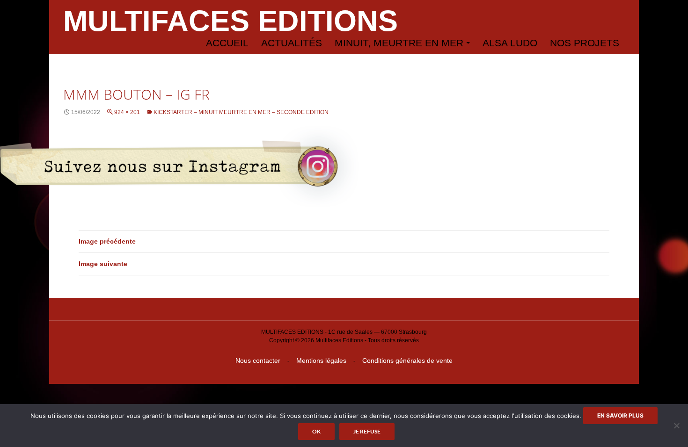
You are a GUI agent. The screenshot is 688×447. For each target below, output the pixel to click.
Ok (316, 431)
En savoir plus (620, 415)
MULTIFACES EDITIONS (230, 20)
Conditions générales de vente (407, 360)
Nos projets (584, 42)
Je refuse (367, 431)
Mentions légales (321, 360)
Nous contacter (257, 360)
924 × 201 (127, 112)
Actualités (291, 42)
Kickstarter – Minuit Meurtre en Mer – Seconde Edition (241, 112)
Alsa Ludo (510, 42)
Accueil (227, 42)
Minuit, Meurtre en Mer (399, 42)
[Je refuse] (676, 425)
